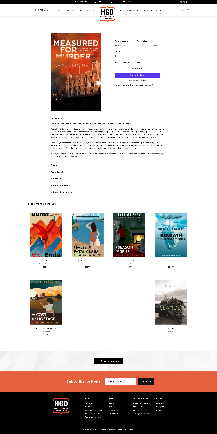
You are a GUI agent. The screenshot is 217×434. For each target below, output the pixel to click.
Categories (113, 410)
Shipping (118, 62)
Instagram (160, 407)
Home (59, 10)
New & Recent (114, 403)
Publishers (147, 10)
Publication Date (59, 185)
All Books (112, 407)
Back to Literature (110, 361)
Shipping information (62, 192)
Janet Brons (120, 45)
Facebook (160, 403)
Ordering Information (93, 410)
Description (57, 118)
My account (114, 414)
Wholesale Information (142, 403)
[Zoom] (76, 72)
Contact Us (89, 403)
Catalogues (137, 410)
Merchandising (138, 407)
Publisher (56, 178)
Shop (158, 10)
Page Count (57, 172)
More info (127, 2)
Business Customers (129, 10)
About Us (70, 10)
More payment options (137, 81)
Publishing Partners (93, 417)
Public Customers (86, 10)
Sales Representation (94, 414)
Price (117, 51)
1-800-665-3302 (41, 10)
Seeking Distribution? (141, 414)
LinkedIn (159, 410)
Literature (49, 204)
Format (55, 165)
